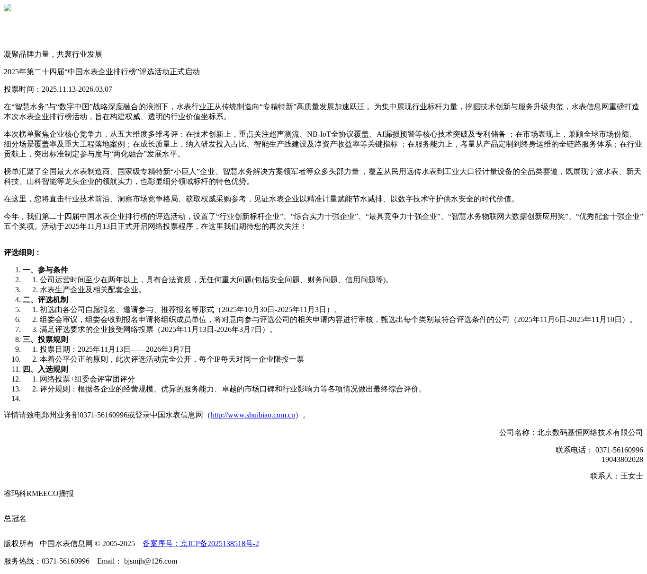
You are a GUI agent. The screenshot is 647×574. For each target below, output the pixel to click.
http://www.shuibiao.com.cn (253, 415)
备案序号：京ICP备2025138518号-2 (201, 543)
